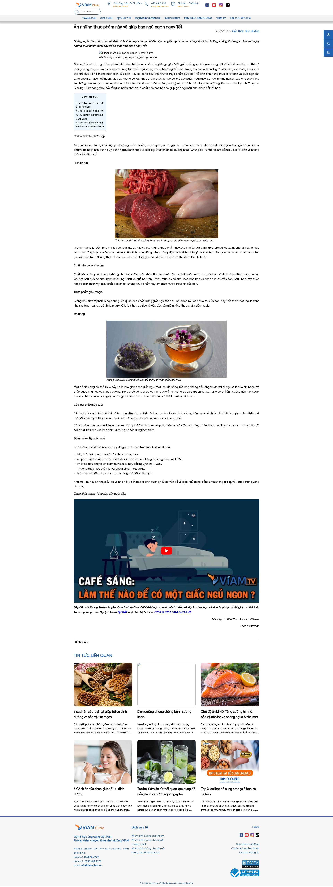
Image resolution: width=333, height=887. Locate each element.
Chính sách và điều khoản (245, 848)
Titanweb (189, 883)
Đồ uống (81, 118)
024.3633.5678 (182, 612)
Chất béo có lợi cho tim (89, 110)
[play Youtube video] (166, 551)
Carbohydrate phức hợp (90, 103)
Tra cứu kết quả (240, 18)
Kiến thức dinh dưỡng (198, 18)
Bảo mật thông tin (249, 852)
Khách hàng (172, 18)
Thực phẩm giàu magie (89, 114)
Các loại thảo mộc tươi (89, 122)
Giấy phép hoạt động (247, 844)
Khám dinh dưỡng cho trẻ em (148, 835)
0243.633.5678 (93, 861)
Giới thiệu (106, 18)
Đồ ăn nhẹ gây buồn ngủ (90, 126)
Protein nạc (83, 106)
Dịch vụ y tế (124, 18)
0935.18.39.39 (158, 3)
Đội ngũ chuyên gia (147, 18)
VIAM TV (221, 18)
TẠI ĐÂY (122, 612)
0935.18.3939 (162, 612)
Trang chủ (89, 18)
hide (95, 97)
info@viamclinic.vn (160, 6)
